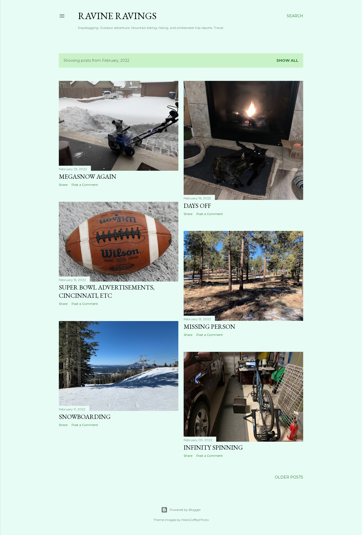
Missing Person (209, 326)
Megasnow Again (87, 176)
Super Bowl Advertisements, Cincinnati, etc (106, 291)
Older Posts (289, 477)
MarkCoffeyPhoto (195, 520)
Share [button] (63, 185)
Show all (287, 60)
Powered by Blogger (185, 510)
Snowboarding (85, 417)
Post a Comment (85, 185)
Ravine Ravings (117, 16)
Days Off (197, 205)
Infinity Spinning (213, 447)
